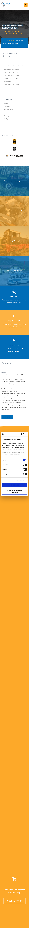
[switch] (25, 465)
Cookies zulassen (14, 485)
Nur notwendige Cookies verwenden (15, 491)
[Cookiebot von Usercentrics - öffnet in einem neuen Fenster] (20, 434)
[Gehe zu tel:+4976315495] (14, 297)
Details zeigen (20, 480)
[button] (7, 417)
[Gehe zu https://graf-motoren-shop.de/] (14, 345)
